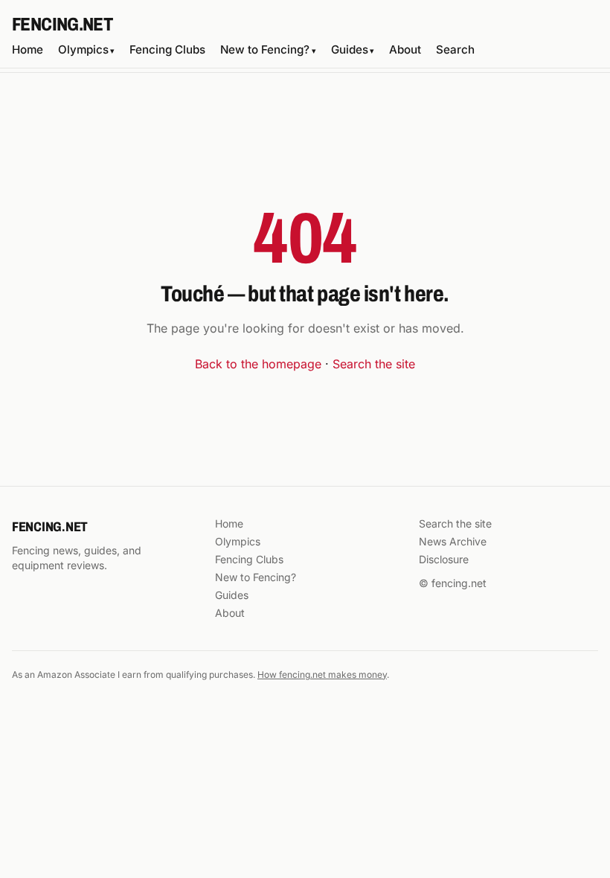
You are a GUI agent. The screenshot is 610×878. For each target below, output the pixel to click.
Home (27, 49)
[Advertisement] (305, 127)
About (405, 49)
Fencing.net (62, 24)
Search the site (374, 363)
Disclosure (444, 559)
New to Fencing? (267, 49)
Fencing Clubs (167, 49)
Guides (352, 49)
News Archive (453, 541)
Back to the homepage (258, 363)
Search (455, 49)
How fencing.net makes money (322, 674)
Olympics (86, 49)
